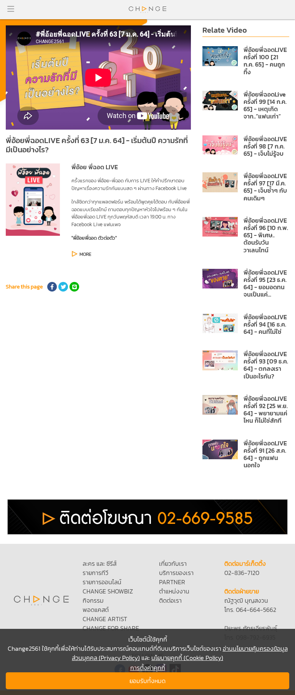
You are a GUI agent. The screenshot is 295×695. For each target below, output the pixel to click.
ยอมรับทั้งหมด (147, 680)
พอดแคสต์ (96, 609)
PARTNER (172, 582)
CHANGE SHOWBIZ (108, 591)
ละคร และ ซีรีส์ (99, 563)
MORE (85, 254)
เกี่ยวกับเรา (173, 563)
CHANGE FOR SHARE (111, 628)
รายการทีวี (95, 572)
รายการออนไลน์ (102, 582)
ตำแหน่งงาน (174, 591)
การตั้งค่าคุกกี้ (147, 667)
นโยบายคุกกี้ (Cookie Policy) (187, 657)
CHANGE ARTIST (105, 618)
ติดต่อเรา (170, 600)
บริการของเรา (176, 572)
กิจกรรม (93, 600)
